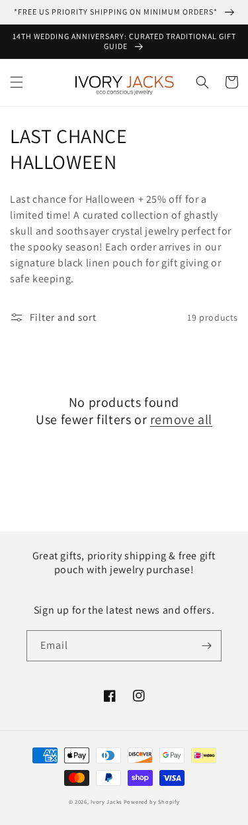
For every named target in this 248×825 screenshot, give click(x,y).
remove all (181, 419)
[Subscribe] (206, 645)
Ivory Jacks (106, 801)
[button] (16, 82)
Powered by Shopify (152, 801)
